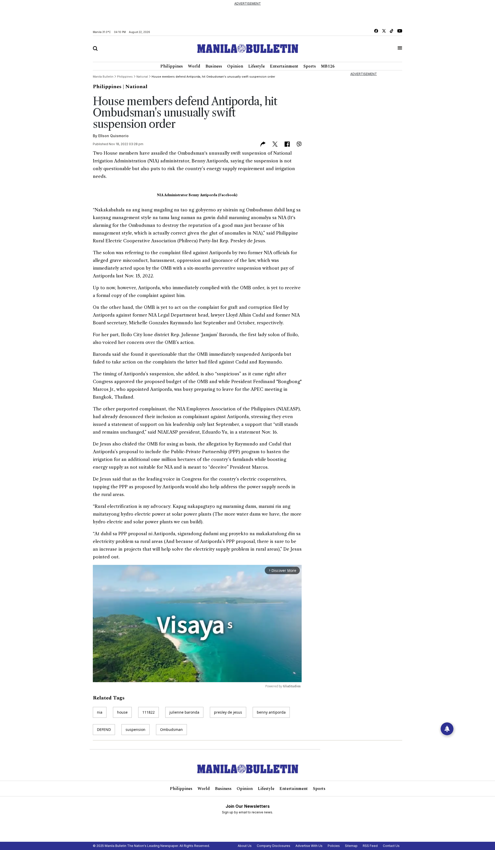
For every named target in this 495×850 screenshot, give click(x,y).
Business (213, 66)
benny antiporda (271, 712)
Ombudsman (171, 729)
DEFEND (104, 729)
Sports (309, 66)
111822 (148, 712)
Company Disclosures (273, 846)
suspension (135, 729)
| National (135, 86)
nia (99, 712)
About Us (245, 846)
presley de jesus (228, 712)
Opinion (235, 66)
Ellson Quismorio (113, 136)
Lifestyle (256, 66)
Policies (334, 846)
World (194, 66)
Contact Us (391, 846)
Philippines (171, 66)
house (122, 712)
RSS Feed (370, 846)
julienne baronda (184, 712)
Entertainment (284, 66)
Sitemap (351, 846)
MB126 (328, 66)
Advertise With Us (309, 846)
